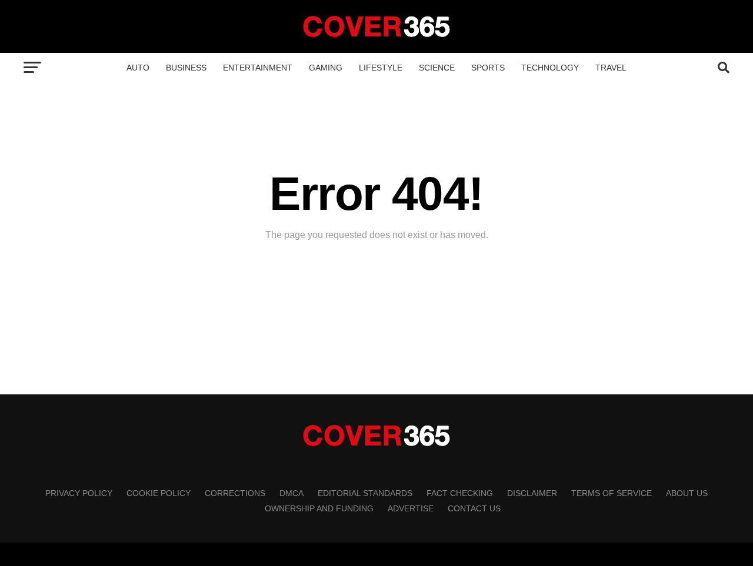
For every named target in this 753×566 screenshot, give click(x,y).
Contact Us (474, 508)
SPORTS (488, 67)
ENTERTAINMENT (257, 67)
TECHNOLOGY (550, 67)
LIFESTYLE (380, 67)
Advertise (411, 508)
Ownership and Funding (319, 508)
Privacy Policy (78, 493)
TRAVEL (611, 67)
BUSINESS (186, 67)
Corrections (235, 493)
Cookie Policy (158, 493)
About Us (687, 493)
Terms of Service (611, 493)
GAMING (325, 67)
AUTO (137, 67)
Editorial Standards (365, 493)
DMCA (291, 493)
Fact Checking (460, 493)
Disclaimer (532, 493)
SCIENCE (437, 67)
